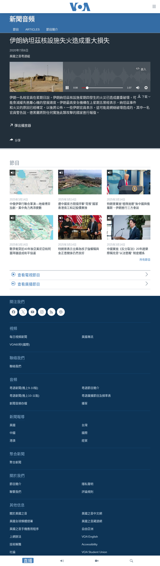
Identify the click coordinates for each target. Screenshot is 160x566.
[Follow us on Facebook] (14, 312)
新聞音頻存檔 (18, 403)
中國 (12, 432)
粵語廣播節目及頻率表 (96, 395)
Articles (32, 29)
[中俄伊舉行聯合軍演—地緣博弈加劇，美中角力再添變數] (31, 182)
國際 (85, 432)
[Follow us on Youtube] (32, 312)
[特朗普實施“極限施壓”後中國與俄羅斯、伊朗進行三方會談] (128, 182)
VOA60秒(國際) (20, 344)
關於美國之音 (18, 513)
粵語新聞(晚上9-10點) (24, 388)
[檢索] (131, 561)
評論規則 (87, 491)
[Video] (96, 561)
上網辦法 (15, 536)
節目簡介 (52, 29)
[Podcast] (61, 312)
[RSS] (51, 312)
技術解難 (15, 544)
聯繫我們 (15, 491)
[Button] (15, 141)
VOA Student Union (94, 552)
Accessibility (90, 544)
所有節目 (145, 259)
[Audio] (62, 561)
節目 (16, 29)
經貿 (85, 440)
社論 (12, 552)
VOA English (90, 536)
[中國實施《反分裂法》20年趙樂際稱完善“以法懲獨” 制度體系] (128, 227)
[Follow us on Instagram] (42, 312)
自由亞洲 (87, 529)
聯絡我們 (15, 366)
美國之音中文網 (92, 513)
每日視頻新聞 (18, 336)
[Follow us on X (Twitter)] (23, 312)
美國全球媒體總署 (21, 521)
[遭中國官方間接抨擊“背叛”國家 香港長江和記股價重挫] (80, 182)
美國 (12, 425)
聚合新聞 (15, 462)
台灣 (85, 425)
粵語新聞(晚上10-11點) (24, 395)
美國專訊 (87, 336)
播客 (85, 403)
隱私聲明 (87, 484)
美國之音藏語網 (92, 521)
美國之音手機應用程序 (24, 529)
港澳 (12, 440)
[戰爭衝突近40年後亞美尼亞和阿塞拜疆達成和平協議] (31, 227)
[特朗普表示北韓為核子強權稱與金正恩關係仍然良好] (80, 227)
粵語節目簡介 (90, 388)
